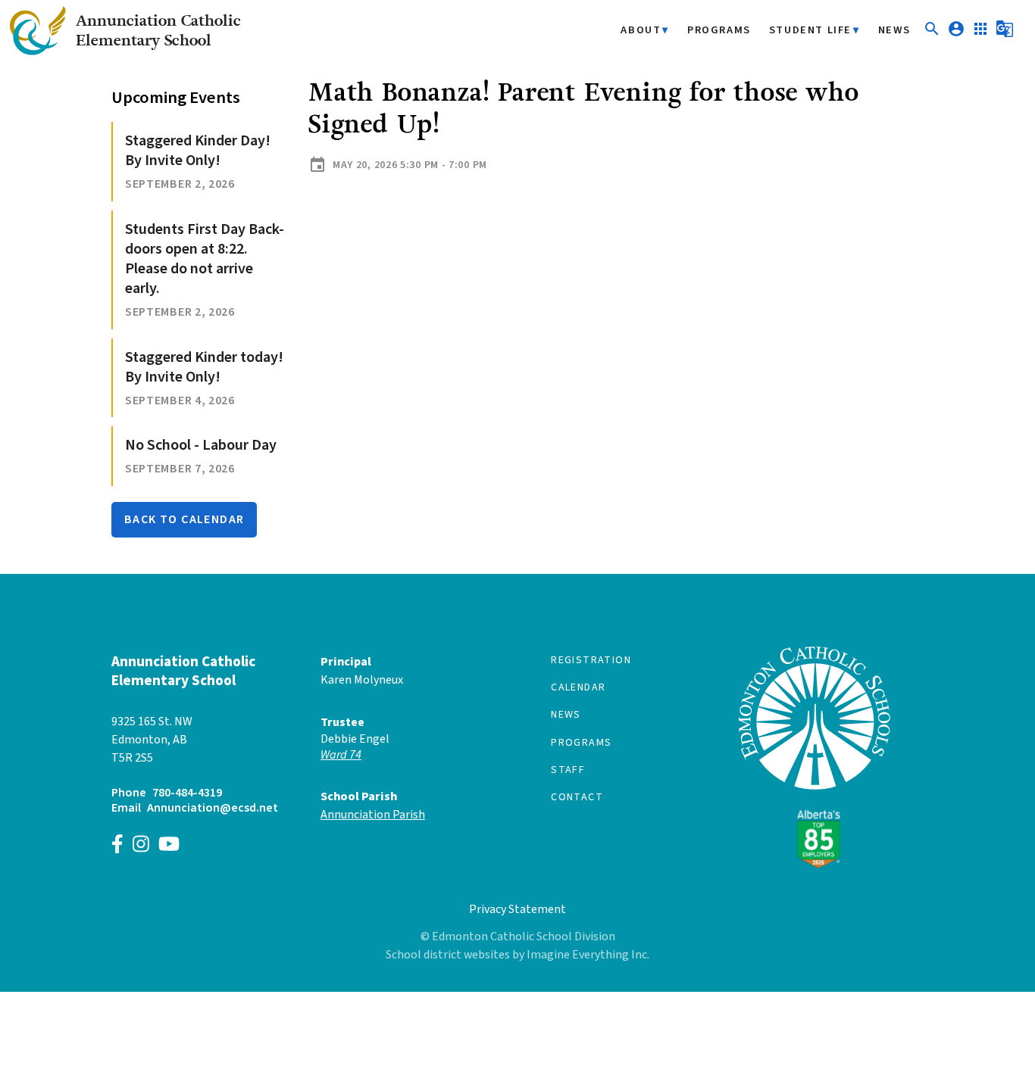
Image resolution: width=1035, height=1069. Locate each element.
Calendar (578, 687)
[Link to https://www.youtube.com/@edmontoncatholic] (169, 846)
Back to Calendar (184, 519)
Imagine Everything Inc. (588, 954)
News (894, 30)
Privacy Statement (517, 909)
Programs (719, 30)
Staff (568, 770)
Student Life (810, 30)
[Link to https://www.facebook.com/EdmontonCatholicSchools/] (117, 846)
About (641, 30)
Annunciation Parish (373, 814)
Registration (591, 660)
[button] (932, 34)
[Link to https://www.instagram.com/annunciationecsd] (141, 846)
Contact (577, 797)
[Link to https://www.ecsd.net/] (814, 864)
